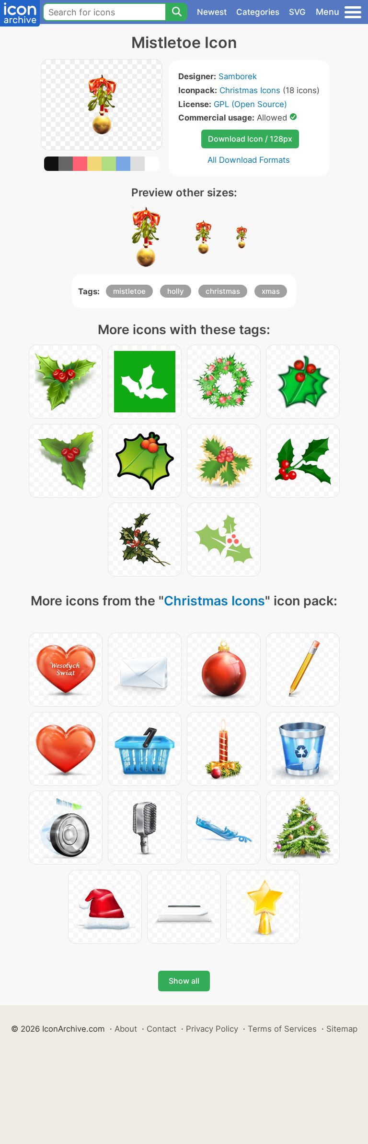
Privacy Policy (212, 1029)
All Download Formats (248, 160)
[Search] (176, 12)
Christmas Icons (249, 90)
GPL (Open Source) (250, 104)
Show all (184, 981)
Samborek (237, 76)
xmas (271, 291)
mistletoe (129, 291)
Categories (257, 12)
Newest (212, 12)
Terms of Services (282, 1029)
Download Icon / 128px (250, 139)
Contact (161, 1029)
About (126, 1029)
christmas (223, 291)
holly (175, 291)
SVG (297, 12)
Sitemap (341, 1029)
